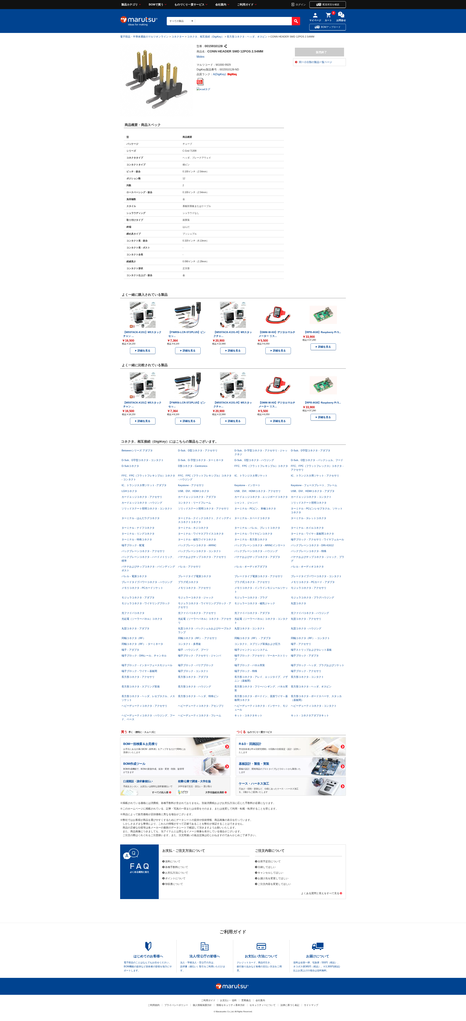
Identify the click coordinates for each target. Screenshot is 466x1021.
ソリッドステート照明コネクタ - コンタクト (147, 508)
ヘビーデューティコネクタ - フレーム (199, 715)
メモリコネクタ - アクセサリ (194, 587)
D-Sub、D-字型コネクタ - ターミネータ (201, 460)
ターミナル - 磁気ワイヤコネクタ (197, 539)
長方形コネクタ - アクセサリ (138, 676)
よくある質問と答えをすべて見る (320, 893)
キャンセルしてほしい (270, 872)
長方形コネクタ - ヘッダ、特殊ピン (198, 696)
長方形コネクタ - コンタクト (307, 676)
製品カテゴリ (129, 4)
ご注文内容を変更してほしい (274, 884)
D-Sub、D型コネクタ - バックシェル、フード (317, 460)
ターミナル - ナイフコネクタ (138, 527)
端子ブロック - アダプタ (305, 655)
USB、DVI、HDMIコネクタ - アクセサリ (257, 491)
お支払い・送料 (228, 1000)
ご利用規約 (154, 1005)
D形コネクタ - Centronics (192, 465)
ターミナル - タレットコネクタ (308, 518)
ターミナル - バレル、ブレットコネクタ (257, 527)
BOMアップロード (331, 27)
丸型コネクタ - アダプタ (135, 628)
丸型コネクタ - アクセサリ (306, 618)
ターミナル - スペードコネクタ (252, 518)
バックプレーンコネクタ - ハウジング (256, 551)
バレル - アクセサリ (189, 566)
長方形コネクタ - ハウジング (194, 686)
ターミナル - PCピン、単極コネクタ (255, 508)
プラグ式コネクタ (188, 582)
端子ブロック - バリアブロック (196, 665)
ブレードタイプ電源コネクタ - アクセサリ (258, 576)
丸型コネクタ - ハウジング (306, 628)
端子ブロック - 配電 (133, 545)
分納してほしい (267, 867)
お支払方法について (176, 872)
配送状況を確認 (331, 4)
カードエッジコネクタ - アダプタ (197, 496)
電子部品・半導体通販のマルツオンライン (144, 36)
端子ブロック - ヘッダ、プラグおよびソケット (317, 665)
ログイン (301, 4)
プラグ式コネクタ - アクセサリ (252, 582)
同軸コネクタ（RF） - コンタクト (310, 638)
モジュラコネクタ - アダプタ (138, 597)
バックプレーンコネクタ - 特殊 (308, 551)
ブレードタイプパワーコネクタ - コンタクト (316, 576)
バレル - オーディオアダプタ (250, 566)
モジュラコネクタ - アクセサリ (308, 587)
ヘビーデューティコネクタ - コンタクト (314, 705)
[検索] (296, 21)
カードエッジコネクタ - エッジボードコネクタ (261, 496)
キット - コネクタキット (248, 715)
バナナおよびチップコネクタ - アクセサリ (202, 556)
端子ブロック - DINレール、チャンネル (144, 655)
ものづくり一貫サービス (189, 4)
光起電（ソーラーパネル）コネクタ (142, 618)
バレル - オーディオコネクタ (307, 566)
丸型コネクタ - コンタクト (249, 628)
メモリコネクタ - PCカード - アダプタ (313, 582)
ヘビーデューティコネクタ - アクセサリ (144, 705)
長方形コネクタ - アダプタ (193, 676)
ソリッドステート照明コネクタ (309, 502)
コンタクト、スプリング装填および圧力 (257, 643)
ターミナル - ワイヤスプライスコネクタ (201, 533)
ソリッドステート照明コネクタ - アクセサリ (203, 508)
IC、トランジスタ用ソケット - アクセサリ (315, 475)
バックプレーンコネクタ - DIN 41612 (312, 545)
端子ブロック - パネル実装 (249, 665)
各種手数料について (176, 867)
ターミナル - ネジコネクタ (193, 527)
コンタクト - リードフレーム (194, 502)
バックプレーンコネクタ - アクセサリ (143, 551)
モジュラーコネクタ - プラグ (250, 597)
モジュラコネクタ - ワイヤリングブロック (146, 603)
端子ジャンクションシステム (251, 649)
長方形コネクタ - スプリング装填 (141, 686)
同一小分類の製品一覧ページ (315, 62)
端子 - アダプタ (130, 649)
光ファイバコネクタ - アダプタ (252, 613)
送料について (172, 861)
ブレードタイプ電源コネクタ (194, 576)
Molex (200, 56)
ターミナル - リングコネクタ (138, 533)
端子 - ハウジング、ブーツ (193, 649)
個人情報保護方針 (202, 1005)
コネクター (177, 36)
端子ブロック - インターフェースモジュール (147, 665)
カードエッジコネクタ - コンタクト (311, 496)
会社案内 (220, 4)
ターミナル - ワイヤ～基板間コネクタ (312, 533)
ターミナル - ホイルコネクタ (307, 527)
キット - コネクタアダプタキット (310, 715)
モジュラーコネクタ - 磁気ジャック (254, 603)
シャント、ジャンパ (245, 502)
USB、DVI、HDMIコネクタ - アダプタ (313, 491)
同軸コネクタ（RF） (133, 638)
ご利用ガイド (245, 4)
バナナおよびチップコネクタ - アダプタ (257, 556)
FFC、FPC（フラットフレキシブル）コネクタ (261, 465)
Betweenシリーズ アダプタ (137, 450)
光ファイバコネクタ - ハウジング (310, 613)
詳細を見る (144, 350)
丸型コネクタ (298, 603)
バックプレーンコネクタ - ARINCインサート (259, 545)
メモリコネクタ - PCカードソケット (142, 587)
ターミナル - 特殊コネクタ (137, 539)
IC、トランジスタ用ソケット (251, 475)
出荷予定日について (269, 861)
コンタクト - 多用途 (189, 643)
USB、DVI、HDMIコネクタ (193, 491)
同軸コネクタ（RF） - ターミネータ (142, 643)
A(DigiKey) (220, 74)
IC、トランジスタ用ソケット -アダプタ (144, 485)
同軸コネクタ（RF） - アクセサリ (197, 638)
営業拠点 (246, 1000)
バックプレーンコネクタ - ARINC (197, 545)
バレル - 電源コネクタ (134, 576)
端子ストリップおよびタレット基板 (311, 649)
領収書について (174, 884)
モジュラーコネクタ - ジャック (196, 597)
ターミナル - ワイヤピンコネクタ (253, 533)
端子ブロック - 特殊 (245, 671)
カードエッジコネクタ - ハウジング (142, 502)
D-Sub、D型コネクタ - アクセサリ (198, 450)
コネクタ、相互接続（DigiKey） (205, 36)
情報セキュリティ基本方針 (230, 1005)
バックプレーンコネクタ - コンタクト (199, 551)
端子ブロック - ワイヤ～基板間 (139, 671)
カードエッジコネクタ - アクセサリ (142, 496)
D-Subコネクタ (130, 465)
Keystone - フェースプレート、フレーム (314, 485)
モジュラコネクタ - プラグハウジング (312, 597)
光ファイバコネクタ (133, 613)
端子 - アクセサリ (301, 643)
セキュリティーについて (263, 1005)
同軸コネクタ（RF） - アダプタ (252, 638)
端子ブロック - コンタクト (193, 671)
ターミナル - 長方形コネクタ (250, 539)
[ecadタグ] (203, 89)
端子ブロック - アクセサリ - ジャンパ (199, 655)
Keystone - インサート (247, 485)
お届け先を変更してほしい (273, 878)
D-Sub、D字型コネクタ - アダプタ (310, 450)
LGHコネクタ (129, 491)
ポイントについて (175, 878)
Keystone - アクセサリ (191, 485)
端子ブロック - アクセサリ (306, 671)
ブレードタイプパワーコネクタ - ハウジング (147, 582)
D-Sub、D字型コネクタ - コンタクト (143, 460)
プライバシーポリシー (176, 1005)
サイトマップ (311, 1005)
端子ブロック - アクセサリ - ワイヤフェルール (317, 539)
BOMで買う (156, 4)
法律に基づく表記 (289, 1005)
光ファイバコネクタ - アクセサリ (197, 613)
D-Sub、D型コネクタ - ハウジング (254, 460)
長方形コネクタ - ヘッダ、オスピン (247, 36)
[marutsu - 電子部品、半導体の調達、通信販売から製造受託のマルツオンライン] (139, 21)
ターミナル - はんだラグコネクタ (141, 518)
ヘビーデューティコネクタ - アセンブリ (201, 705)
